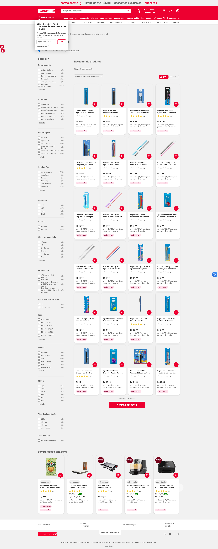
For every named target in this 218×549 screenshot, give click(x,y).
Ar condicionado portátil (52, 150)
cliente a (94, 18)
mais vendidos (106, 18)
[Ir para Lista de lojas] (164, 11)
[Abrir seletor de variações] (89, 475)
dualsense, (76, 34)
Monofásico (52, 428)
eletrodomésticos (116, 22)
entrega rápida (133, 18)
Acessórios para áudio (52, 107)
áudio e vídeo (146, 22)
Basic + (52, 395)
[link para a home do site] (46, 11)
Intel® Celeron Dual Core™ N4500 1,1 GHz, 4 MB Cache (52, 290)
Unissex (52, 230)
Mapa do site (109, 546)
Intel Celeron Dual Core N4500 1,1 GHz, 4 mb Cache (52, 284)
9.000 (52, 211)
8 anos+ (52, 257)
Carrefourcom (52, 184)
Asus (52, 392)
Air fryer (52, 138)
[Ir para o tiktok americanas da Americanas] (178, 534)
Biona (52, 400)
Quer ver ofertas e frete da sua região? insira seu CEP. (60, 50)
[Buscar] (128, 11)
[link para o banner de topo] (109, 5)
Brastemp (52, 181)
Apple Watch (52, 143)
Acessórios (52, 104)
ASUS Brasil (52, 175)
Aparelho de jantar (52, 119)
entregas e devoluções (170, 524)
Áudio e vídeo (52, 73)
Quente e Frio (52, 361)
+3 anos (52, 242)
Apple (52, 386)
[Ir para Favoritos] (170, 11)
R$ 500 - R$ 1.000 (47, 335)
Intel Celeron (52, 279)
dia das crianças (129, 525)
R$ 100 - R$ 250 (47, 329)
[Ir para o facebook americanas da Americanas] (174, 534)
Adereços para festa (52, 116)
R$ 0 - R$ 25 (45, 319)
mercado (74, 22)
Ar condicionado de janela (52, 147)
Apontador (52, 141)
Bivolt (52, 214)
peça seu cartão (82, 18)
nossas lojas (119, 18)
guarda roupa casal (101, 34)
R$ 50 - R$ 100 (46, 326)
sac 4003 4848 (44, 525)
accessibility (3, 50)
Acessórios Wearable (52, 110)
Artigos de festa (52, 70)
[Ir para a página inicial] (47, 534)
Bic (52, 398)
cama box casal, (87, 34)
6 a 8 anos (52, 254)
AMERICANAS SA (52, 172)
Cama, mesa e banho (52, 82)
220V (52, 419)
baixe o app (68, 18)
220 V (52, 208)
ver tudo (42, 339)
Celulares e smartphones (52, 85)
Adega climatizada (52, 113)
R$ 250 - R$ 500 (47, 332)
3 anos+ (52, 251)
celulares (100, 22)
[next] (179, 487)
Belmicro (52, 178)
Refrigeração (52, 367)
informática (132, 22)
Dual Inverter (52, 355)
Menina (52, 227)
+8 (52, 245)
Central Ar (52, 187)
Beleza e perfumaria (52, 76)
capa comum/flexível (52, 440)
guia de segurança (85, 524)
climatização (87, 22)
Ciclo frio (52, 353)
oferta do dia (174, 18)
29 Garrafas (52, 307)
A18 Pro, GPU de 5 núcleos (52, 276)
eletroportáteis (162, 22)
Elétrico (52, 425)
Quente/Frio (52, 364)
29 (52, 304)
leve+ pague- (146, 18)
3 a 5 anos (52, 248)
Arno (52, 389)
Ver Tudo (42, 89)
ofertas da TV (159, 18)
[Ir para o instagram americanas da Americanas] (165, 534)
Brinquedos (52, 79)
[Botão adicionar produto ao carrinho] (94, 104)
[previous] (38, 487)
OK (62, 42)
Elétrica (52, 422)
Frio (52, 358)
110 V (52, 205)
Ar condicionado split (52, 153)
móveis (176, 22)
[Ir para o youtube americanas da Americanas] (169, 534)
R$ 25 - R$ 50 (46, 322)
